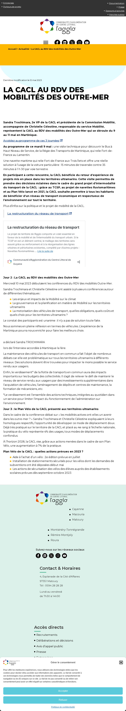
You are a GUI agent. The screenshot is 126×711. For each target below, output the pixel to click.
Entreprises (8, 3)
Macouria (78, 514)
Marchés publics (116, 14)
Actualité (24, 49)
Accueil (12, 49)
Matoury (78, 519)
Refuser (63, 699)
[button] (121, 662)
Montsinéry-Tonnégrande (67, 529)
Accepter (63, 690)
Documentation (116, 3)
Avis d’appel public (49, 646)
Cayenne (78, 509)
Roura (55, 540)
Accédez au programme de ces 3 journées (31, 140)
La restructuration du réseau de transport (37, 213)
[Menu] (46, 42)
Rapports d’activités (115, 10)
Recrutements (46, 635)
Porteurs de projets (12, 6)
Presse (121, 7)
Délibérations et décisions (54, 640)
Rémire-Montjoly (62, 535)
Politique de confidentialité (63, 707)
